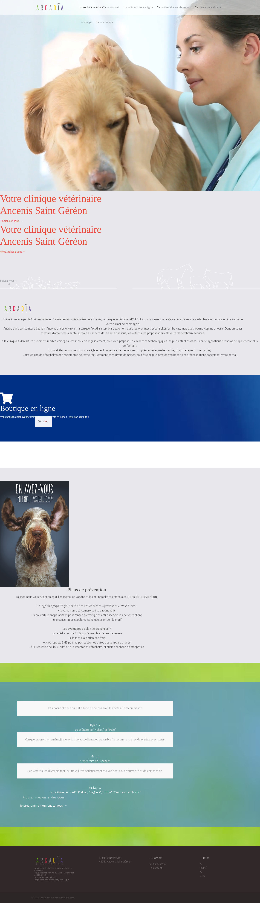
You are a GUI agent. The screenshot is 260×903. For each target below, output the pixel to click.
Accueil (115, 7)
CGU (202, 876)
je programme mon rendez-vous (41, 805)
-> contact (155, 868)
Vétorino (43, 421)
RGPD (203, 868)
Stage (88, 22)
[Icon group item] (9, 284)
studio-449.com (66, 897)
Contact (108, 22)
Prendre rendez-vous (177, 7)
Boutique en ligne (142, 7)
